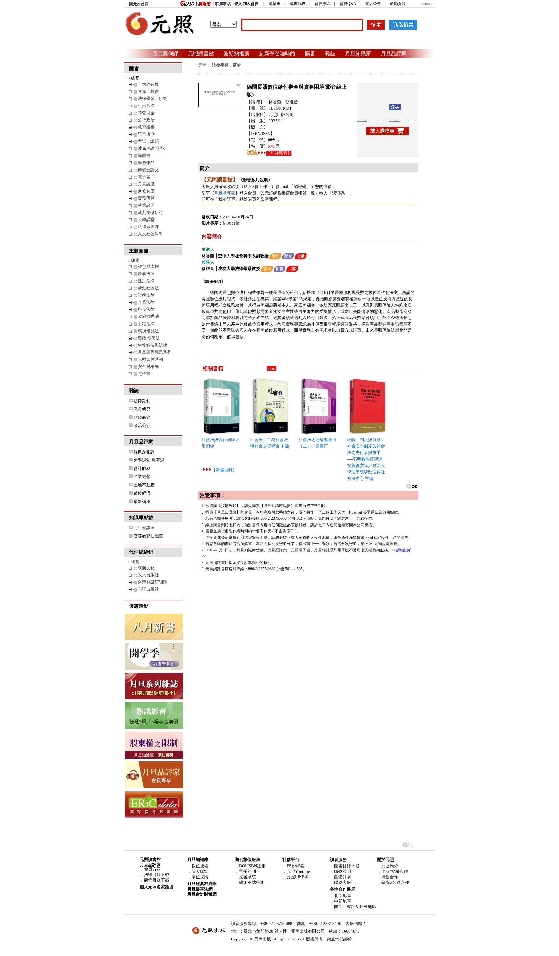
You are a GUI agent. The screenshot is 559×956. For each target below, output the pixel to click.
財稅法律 (146, 295)
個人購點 (200, 871)
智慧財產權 (148, 266)
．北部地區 (340, 895)
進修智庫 (146, 191)
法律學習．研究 (152, 98)
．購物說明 (340, 871)
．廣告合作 (387, 876)
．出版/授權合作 (392, 871)
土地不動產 (144, 485)
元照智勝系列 (150, 359)
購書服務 (297, 3)
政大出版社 (148, 574)
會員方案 (152, 869)
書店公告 (373, 3)
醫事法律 (146, 273)
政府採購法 (148, 316)
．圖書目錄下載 (344, 865)
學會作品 (146, 162)
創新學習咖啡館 (277, 53)
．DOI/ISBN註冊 (250, 865)
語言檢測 (146, 134)
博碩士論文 (148, 169)
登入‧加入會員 (246, 3)
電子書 (144, 176)
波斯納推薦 (236, 53)
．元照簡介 (387, 865)
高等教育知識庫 (148, 536)
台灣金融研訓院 (152, 582)
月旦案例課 (165, 53)
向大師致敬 (148, 84)
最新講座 (142, 501)
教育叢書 (146, 127)
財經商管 (142, 417)
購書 (310, 53)
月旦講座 (146, 184)
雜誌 (330, 53)
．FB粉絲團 (293, 865)
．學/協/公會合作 (393, 882)
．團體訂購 (340, 876)
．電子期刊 (245, 871)
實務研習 (146, 198)
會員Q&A (348, 3)
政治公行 (142, 425)
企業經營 (142, 476)
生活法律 (146, 105)
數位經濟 (142, 493)
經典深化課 (144, 452)
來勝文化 (146, 567)
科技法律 (146, 309)
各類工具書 (148, 91)
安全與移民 (148, 366)
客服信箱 (353, 923)
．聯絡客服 (340, 882)
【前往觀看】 (278, 153)
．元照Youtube (296, 871)
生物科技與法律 (152, 345)
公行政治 (146, 119)
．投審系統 (245, 876)
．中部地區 (340, 901)
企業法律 (146, 302)
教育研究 (142, 408)
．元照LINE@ (295, 876)
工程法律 (146, 323)
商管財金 (146, 112)
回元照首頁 (138, 4)
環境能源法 (148, 330)
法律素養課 (148, 226)
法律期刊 (142, 400)
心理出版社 (148, 589)
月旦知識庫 (358, 53)
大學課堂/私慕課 (149, 460)
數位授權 (200, 865)
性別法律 (146, 280)
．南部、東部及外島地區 (353, 906)
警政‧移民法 (149, 338)
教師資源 (398, 3)
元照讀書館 (201, 53)
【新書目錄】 (224, 469)
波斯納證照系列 (152, 148)
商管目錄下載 (156, 880)
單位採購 (200, 876)
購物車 (274, 3)
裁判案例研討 (150, 212)
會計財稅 (142, 468)
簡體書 (144, 155)
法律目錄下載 (156, 874)
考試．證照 (148, 141)
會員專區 (322, 3)
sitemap (426, 3)
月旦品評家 (394, 53)
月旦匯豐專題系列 (154, 352)
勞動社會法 (148, 287)
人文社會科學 (150, 233)
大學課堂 (146, 219)
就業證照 (146, 205)
